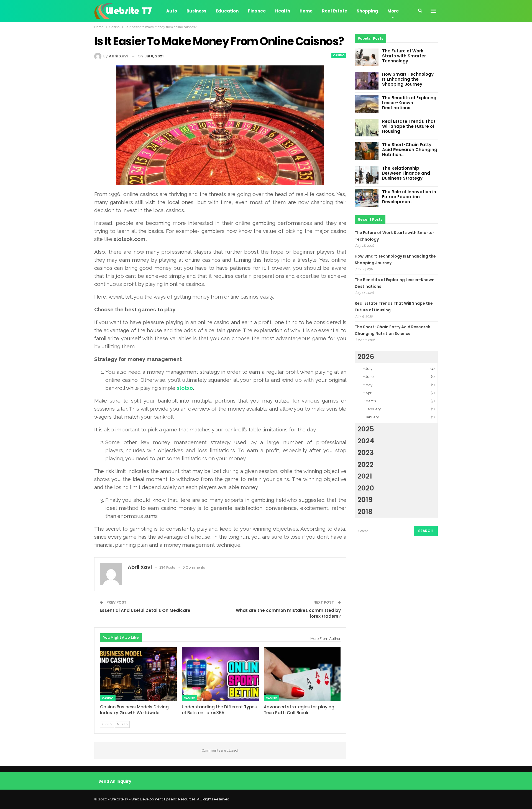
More (393, 11)
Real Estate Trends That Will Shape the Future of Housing (409, 126)
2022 (365, 464)
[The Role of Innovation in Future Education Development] (366, 198)
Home (306, 11)
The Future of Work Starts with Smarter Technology (404, 56)
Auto (171, 11)
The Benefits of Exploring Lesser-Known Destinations (409, 103)
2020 (365, 488)
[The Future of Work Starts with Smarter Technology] (366, 57)
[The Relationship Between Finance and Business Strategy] (366, 175)
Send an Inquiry (114, 781)
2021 (364, 476)
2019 (365, 500)
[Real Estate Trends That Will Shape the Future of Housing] (366, 128)
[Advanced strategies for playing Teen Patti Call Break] (302, 674)
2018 (364, 512)
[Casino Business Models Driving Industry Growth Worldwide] (138, 674)
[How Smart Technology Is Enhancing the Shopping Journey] (366, 81)
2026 (365, 357)
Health (282, 11)
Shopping (367, 11)
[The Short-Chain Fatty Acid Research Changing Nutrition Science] (366, 151)
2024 (365, 441)
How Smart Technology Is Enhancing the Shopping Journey (408, 79)
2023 (365, 452)
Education (227, 11)
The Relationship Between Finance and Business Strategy (406, 173)
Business (196, 11)
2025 (365, 429)
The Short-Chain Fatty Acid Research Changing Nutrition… (409, 149)
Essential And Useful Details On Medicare (145, 610)
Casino (339, 55)
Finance (257, 11)
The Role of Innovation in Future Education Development (409, 197)
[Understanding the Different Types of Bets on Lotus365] (220, 674)
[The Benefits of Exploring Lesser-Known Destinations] (366, 104)
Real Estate (334, 11)
